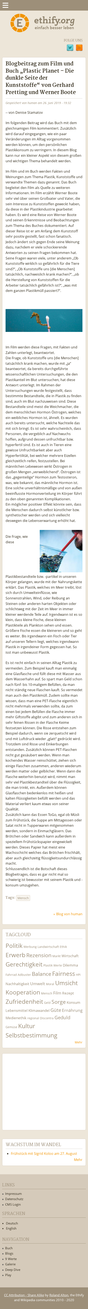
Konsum (73, 1002)
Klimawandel (39, 1010)
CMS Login (13, 1204)
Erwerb (15, 955)
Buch (9, 1248)
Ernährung (72, 1010)
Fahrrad (11, 975)
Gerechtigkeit (24, 964)
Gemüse (11, 1027)
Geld (47, 1003)
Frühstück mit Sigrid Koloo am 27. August (44, 1153)
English (11, 1228)
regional (33, 1018)
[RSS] (79, 48)
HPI (78, 975)
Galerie (10, 1264)
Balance (41, 973)
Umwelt (37, 983)
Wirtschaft (70, 955)
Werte (57, 965)
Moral (50, 984)
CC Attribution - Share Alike (24, 1295)
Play (8, 1275)
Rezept (68, 993)
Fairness (63, 974)
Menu (5, 5)
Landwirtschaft (48, 947)
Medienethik (16, 1017)
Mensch (23, 898)
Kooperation (23, 992)
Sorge (58, 1001)
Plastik (48, 965)
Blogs (9, 1253)
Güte (55, 1010)
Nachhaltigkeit (17, 983)
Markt (56, 956)
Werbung (30, 947)
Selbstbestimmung (31, 1035)
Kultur (26, 1026)
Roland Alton (58, 1295)
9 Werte (11, 1259)
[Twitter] (70, 48)
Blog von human (69, 914)
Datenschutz (14, 1199)
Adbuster (24, 975)
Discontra (47, 1018)
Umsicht (66, 983)
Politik (14, 946)
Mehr (78, 1042)
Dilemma (70, 965)
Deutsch (12, 1223)
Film (57, 993)
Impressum (13, 1193)
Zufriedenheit (24, 1001)
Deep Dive (12, 1269)
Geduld (62, 1017)
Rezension (38, 955)
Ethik (63, 947)
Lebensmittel (17, 1010)
